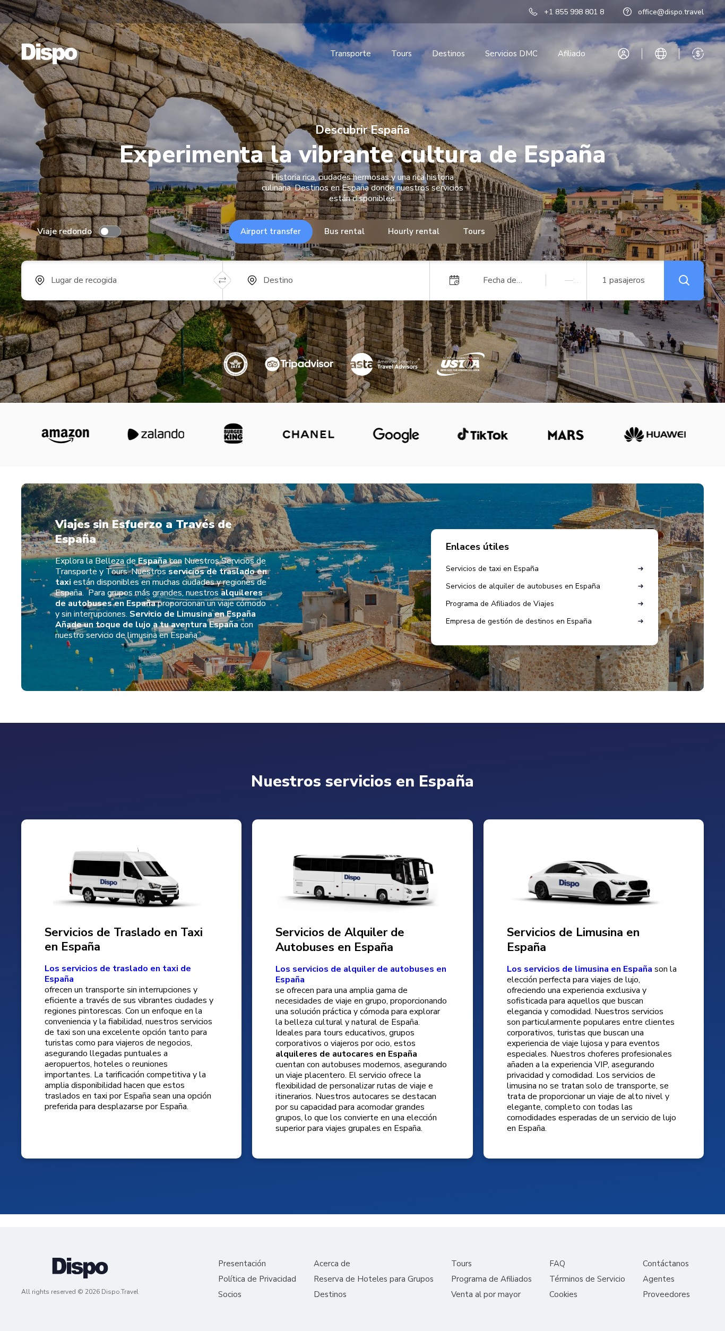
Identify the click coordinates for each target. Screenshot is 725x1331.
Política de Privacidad (257, 1279)
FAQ (557, 1264)
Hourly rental (413, 231)
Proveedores (666, 1295)
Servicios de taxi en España (492, 569)
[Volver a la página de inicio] (49, 54)
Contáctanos (666, 1264)
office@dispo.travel (671, 12)
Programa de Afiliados (491, 1279)
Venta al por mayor (486, 1295)
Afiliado (571, 53)
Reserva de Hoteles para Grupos (374, 1279)
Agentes (659, 1279)
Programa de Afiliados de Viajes (500, 604)
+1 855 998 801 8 (574, 12)
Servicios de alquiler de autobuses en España (523, 586)
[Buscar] (684, 280)
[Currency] (698, 53)
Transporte (350, 53)
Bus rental (344, 231)
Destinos (448, 53)
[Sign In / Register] (623, 53)
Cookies (563, 1295)
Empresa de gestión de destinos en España (519, 621)
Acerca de (332, 1264)
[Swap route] (222, 280)
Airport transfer (270, 231)
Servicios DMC (511, 53)
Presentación (242, 1264)
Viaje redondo (64, 231)
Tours (401, 53)
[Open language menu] (661, 53)
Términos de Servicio (587, 1279)
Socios (229, 1295)
